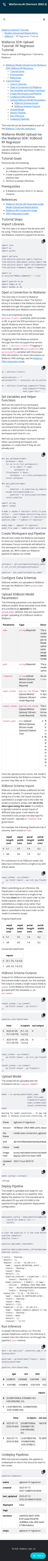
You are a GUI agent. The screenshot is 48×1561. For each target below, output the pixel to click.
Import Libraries (18, 84)
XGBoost (9, 36)
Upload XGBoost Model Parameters (28, 100)
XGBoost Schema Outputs (27, 106)
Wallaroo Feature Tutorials (15, 29)
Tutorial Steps (13, 80)
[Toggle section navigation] (44, 19)
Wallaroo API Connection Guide (21, 210)
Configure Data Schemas (22, 96)
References (15, 77)
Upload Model (17, 109)
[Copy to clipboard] (43, 241)
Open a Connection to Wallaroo (26, 87)
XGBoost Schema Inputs (26, 103)
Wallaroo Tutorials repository (20, 128)
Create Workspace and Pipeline (25, 93)
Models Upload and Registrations (21, 33)
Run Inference (17, 115)
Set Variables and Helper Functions (27, 90)
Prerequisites (16, 74)
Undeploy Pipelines (19, 119)
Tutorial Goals (17, 71)
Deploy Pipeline (18, 112)
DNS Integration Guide (17, 213)
